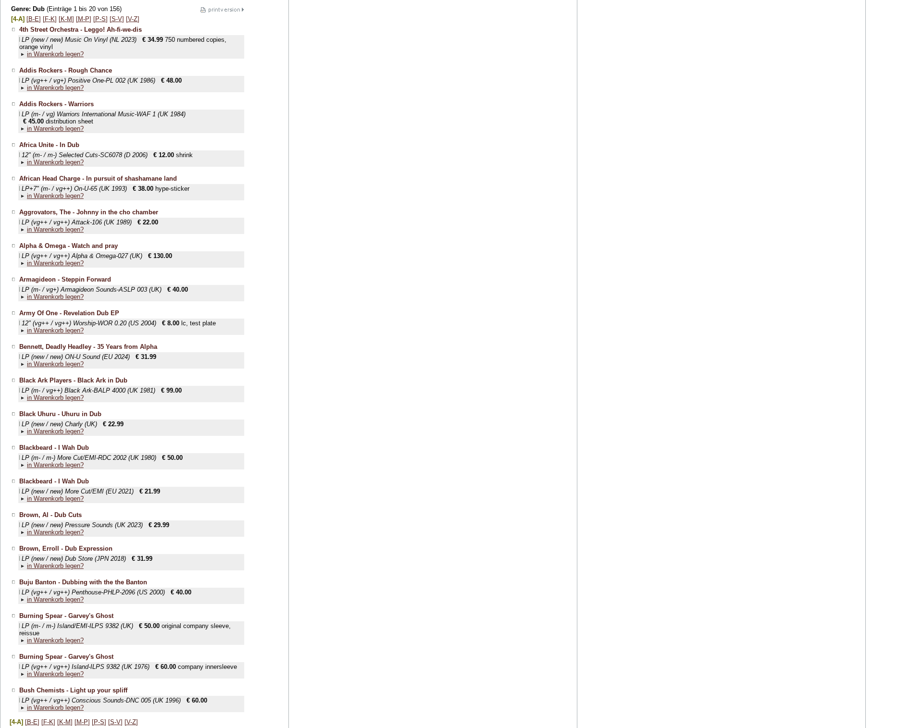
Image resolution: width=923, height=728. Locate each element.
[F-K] (50, 19)
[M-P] (83, 19)
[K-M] (66, 19)
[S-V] (117, 19)
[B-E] (33, 19)
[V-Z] (132, 19)
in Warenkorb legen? (55, 54)
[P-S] (100, 19)
